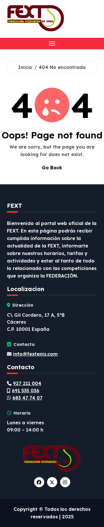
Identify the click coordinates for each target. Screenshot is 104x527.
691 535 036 (25, 390)
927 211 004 (27, 383)
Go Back (52, 167)
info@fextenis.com (35, 354)
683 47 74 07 (27, 398)
